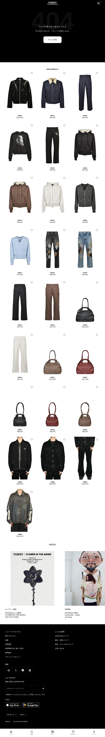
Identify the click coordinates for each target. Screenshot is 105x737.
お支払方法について (62, 636)
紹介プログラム (10, 636)
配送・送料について (62, 640)
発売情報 (67, 609)
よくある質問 (59, 632)
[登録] (43, 688)
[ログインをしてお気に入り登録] (32, 73)
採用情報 (8, 644)
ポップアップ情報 (10, 609)
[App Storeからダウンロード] (12, 704)
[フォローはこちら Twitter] (15, 670)
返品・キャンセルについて (64, 644)
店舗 (6, 640)
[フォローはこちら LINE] (22, 670)
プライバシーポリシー (12, 657)
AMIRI (20, 482)
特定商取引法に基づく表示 (14, 648)
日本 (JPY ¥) (10, 714)
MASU (20, 115)
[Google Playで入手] (30, 704)
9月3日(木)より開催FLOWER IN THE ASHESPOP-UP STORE (15, 615)
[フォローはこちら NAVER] (29, 670)
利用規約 (8, 653)
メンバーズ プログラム (13, 632)
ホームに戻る (52, 39)
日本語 (22, 714)
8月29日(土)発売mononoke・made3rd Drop (72, 615)
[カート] (98, 3)
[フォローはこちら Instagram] (8, 670)
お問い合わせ (59, 648)
